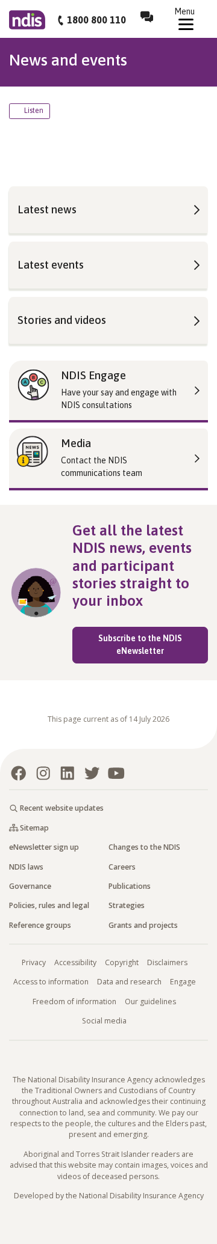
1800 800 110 (96, 19)
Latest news (47, 209)
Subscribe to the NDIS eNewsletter (153, 644)
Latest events (50, 264)
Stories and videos (61, 320)
